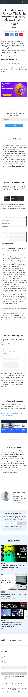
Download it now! (14, 64)
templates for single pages (16, 308)
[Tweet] (12, 34)
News (14, 27)
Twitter (9, 683)
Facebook (6, 683)
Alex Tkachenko (20, 31)
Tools (3, 591)
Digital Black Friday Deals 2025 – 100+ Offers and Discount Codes (13, 567)
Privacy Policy (17, 528)
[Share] (7, 34)
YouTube (18, 683)
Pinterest (12, 683)
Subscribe (15, 673)
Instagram (15, 683)
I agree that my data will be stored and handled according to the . (12, 527)
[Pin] (21, 34)
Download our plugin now (8, 471)
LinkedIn (15, 504)
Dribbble (21, 683)
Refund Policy (18, 691)
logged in (10, 640)
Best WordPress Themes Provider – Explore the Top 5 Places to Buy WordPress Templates (12, 625)
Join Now (23, 523)
